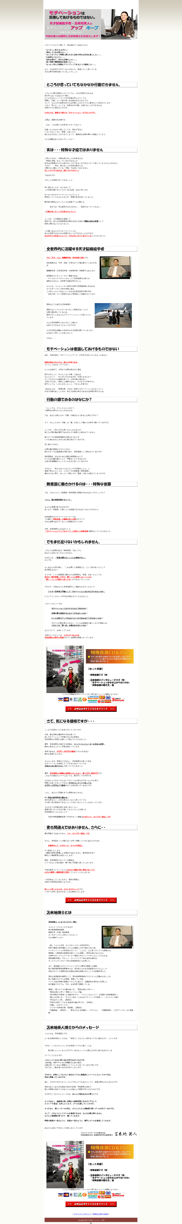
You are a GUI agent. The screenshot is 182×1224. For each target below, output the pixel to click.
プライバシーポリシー (82, 1214)
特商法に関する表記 (100, 1214)
